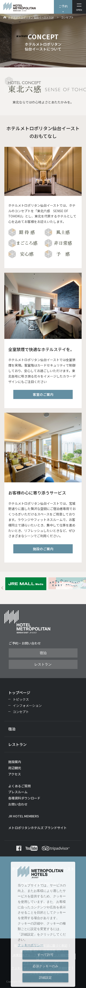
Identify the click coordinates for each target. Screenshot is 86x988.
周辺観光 (14, 768)
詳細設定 (45, 977)
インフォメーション (27, 705)
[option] (25, 583)
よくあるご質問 (19, 786)
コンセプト (21, 711)
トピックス (21, 699)
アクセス (14, 774)
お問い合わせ (18, 804)
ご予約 (63, 6)
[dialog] (43, 924)
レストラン (43, 664)
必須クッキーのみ (45, 966)
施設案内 (14, 761)
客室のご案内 (43, 394)
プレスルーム (18, 792)
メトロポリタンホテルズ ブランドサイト (37, 827)
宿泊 (43, 653)
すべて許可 (45, 954)
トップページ (19, 692)
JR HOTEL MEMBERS (23, 816)
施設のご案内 (43, 548)
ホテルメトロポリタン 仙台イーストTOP (31, 17)
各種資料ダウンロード (24, 798)
